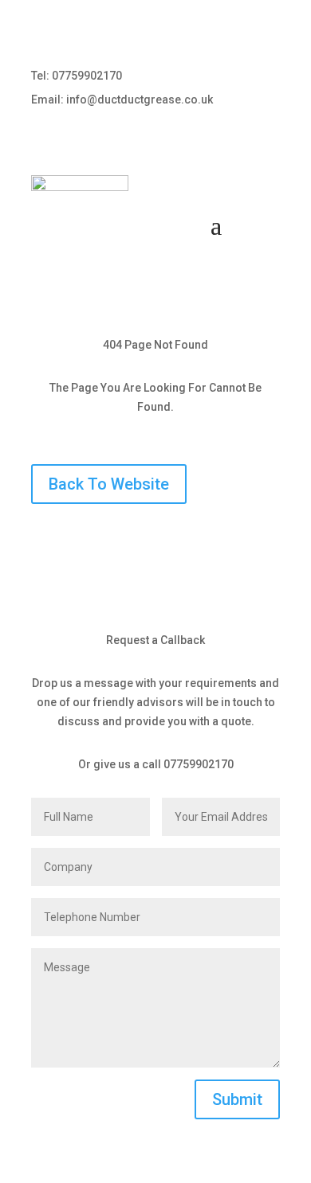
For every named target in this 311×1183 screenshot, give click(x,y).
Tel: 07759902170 (76, 76)
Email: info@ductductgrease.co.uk (122, 100)
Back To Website (109, 484)
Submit (237, 1099)
